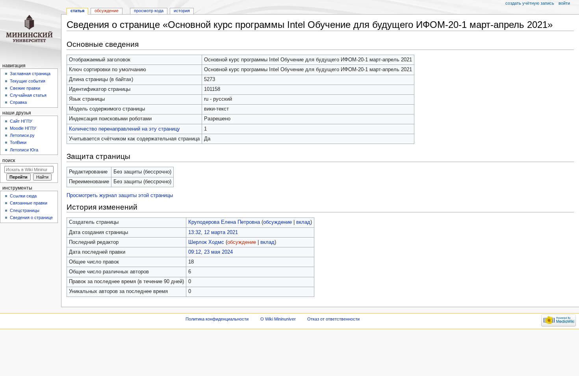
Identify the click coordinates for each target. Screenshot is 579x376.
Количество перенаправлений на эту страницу (124, 129)
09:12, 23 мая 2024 (210, 252)
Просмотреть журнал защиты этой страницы (120, 195)
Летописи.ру (22, 135)
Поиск (8, 160)
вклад (303, 222)
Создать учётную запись (529, 3)
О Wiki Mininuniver (278, 319)
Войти (564, 3)
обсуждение (277, 222)
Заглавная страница (30, 73)
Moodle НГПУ (23, 128)
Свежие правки (25, 88)
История (182, 10)
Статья (77, 10)
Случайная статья (28, 95)
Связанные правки (28, 203)
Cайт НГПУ (21, 121)
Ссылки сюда (23, 196)
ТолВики (18, 142)
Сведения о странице (31, 217)
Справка (18, 102)
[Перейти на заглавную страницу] (30, 30)
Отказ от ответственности (333, 319)
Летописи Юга (24, 149)
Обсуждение (107, 10)
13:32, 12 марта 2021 (213, 232)
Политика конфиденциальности (217, 319)
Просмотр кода (148, 10)
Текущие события (27, 81)
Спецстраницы (24, 210)
